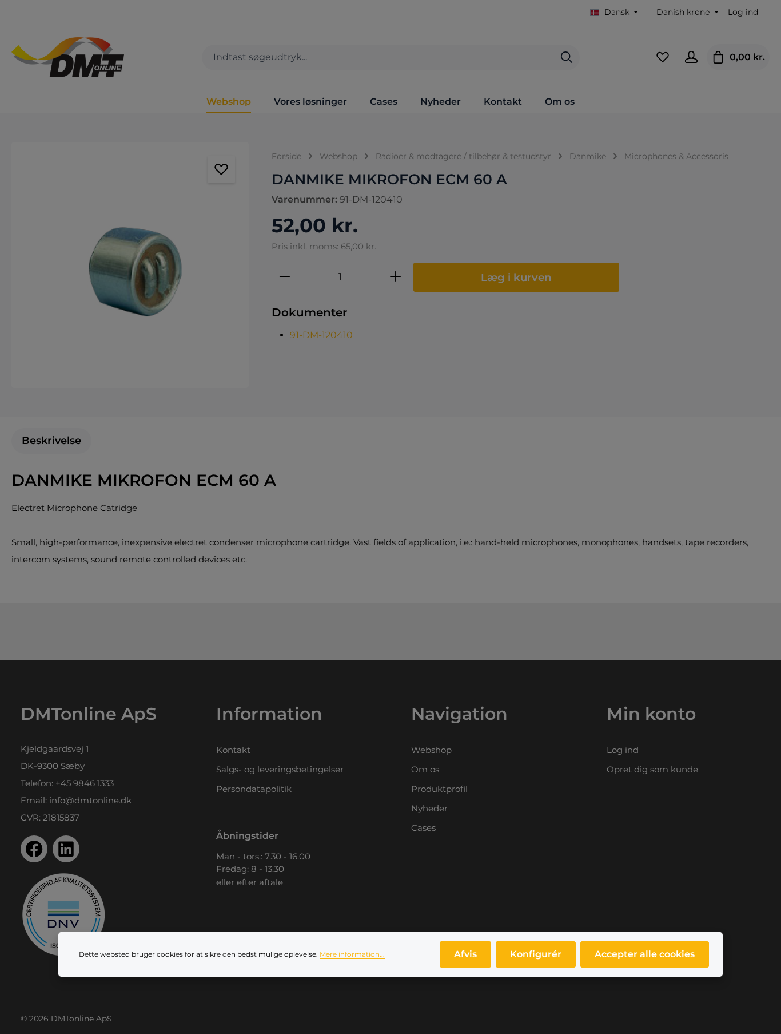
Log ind (743, 12)
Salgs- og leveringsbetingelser (280, 769)
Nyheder (429, 808)
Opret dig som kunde (652, 769)
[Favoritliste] (662, 57)
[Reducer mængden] (285, 277)
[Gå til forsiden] (67, 57)
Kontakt (233, 749)
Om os (425, 769)
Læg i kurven (516, 277)
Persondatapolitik (254, 788)
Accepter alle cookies (645, 954)
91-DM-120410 (321, 335)
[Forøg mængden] (395, 277)
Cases (423, 827)
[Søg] (566, 57)
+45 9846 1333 (84, 783)
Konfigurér (535, 954)
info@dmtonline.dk (90, 800)
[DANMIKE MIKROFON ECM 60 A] (130, 265)
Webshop (431, 749)
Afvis (465, 954)
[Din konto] (691, 57)
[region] (130, 265)
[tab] (51, 441)
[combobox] (378, 57)
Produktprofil (439, 788)
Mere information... (352, 954)
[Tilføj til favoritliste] (221, 169)
